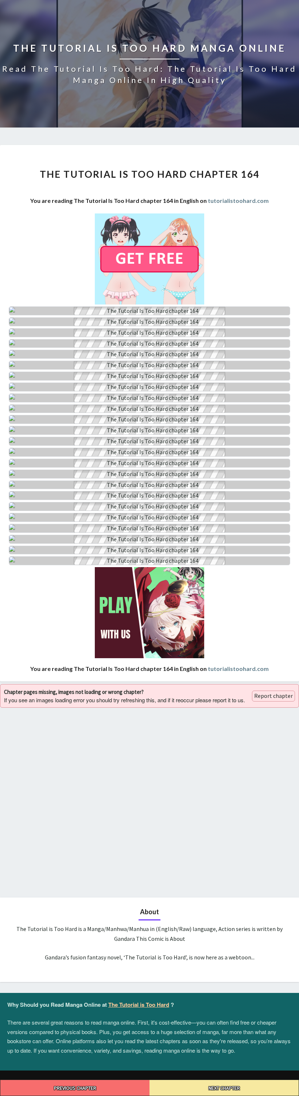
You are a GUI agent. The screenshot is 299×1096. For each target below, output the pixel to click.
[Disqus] (149, 802)
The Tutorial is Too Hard (138, 1005)
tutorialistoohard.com (238, 200)
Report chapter (273, 695)
